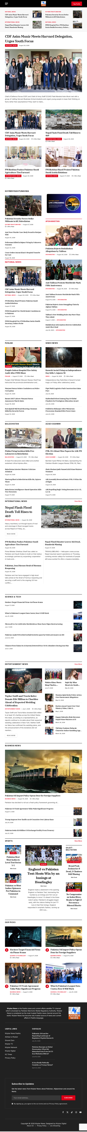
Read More (11, 534)
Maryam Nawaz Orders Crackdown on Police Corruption (22, 389)
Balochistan (12, 424)
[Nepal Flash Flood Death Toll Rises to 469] (64, 120)
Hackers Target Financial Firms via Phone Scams (24, 602)
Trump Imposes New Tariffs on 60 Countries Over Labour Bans (29, 819)
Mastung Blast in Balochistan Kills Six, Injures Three (23, 480)
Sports (13, 853)
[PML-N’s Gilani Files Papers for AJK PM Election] (64, 438)
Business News (13, 745)
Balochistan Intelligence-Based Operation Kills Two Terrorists (23, 490)
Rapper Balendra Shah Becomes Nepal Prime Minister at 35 (68, 718)
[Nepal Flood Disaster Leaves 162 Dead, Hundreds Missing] (37, 24)
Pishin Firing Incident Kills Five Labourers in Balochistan (19, 452)
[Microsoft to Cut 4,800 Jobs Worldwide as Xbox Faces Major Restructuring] (78, 626)
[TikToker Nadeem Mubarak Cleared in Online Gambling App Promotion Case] (49, 731)
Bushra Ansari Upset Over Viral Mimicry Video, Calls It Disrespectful (68, 707)
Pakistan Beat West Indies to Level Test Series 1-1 (13, 861)
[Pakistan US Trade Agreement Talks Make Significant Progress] (78, 811)
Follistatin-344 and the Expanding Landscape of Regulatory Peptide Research (42, 1035)
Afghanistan (52, 221)
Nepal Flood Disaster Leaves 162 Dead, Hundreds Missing (17, 26)
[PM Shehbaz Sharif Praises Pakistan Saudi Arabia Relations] (64, 156)
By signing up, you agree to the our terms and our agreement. (41, 1104)
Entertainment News (12, 709)
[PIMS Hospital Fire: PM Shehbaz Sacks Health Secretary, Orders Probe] (77, 24)
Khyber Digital (61, 1123)
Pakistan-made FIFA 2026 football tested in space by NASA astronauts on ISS (34, 635)
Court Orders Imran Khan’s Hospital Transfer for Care (22, 253)
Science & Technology (18, 955)
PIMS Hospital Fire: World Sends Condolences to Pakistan (23, 312)
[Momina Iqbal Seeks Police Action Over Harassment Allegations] (49, 697)
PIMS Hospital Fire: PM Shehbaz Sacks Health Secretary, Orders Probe (57, 26)
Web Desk (13, 868)
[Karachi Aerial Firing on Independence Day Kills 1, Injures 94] (64, 357)
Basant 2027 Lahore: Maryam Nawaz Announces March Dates (19, 399)
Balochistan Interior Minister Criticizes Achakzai (20, 470)
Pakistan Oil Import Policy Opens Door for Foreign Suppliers (32, 795)
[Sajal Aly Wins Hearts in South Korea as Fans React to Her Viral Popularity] (73, 674)
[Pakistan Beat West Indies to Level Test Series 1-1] (13, 849)
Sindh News (52, 343)
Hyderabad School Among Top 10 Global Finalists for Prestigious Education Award (62, 399)
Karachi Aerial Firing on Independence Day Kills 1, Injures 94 (63, 371)
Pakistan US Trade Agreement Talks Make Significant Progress (29, 809)
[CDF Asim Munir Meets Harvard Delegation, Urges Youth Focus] (37, 14)
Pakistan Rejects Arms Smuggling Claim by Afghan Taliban (62, 305)
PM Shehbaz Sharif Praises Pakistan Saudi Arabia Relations (63, 171)
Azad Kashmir (51, 457)
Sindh (48, 376)
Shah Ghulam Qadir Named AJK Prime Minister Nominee (64, 470)
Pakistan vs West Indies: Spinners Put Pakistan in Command (13, 889)
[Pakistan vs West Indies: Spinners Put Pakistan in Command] (13, 878)
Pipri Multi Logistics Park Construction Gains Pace (63, 389)
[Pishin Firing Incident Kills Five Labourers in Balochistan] (23, 438)
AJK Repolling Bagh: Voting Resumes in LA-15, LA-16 (63, 490)
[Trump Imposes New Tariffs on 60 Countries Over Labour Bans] (78, 822)
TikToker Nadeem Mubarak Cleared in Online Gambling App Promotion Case (68, 729)
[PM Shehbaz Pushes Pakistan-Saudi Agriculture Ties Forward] (23, 156)
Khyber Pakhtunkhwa (53, 12)
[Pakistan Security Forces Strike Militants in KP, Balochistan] (77, 14)
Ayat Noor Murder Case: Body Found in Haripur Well (23, 233)
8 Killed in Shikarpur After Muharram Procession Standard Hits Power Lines (60, 410)
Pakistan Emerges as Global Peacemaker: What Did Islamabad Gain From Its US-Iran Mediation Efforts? (42, 1050)
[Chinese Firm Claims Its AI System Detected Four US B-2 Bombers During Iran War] (78, 648)
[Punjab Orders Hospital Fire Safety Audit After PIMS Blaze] (23, 357)
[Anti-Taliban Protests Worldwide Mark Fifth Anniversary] (64, 270)
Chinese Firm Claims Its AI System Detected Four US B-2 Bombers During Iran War (37, 646)
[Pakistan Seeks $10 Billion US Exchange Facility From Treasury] (78, 833)
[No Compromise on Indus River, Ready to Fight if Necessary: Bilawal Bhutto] (74, 886)
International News (12, 22)
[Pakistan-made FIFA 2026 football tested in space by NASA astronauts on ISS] (78, 637)
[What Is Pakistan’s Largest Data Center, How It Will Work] (78, 616)
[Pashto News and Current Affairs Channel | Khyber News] (43, 3)
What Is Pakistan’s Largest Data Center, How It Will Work (27, 613)
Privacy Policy (54, 1104)
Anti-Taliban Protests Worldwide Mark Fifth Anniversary (63, 284)
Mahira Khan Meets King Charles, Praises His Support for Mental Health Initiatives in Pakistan (53, 683)
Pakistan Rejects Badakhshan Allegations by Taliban (59, 250)
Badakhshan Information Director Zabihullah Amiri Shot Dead (63, 326)
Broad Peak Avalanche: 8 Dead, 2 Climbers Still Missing (74, 870)
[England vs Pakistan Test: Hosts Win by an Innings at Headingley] (43, 855)
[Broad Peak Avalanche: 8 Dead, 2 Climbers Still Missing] (74, 858)
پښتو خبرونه (76, 4)
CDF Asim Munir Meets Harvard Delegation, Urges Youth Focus (16, 16)
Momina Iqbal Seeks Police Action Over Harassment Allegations (69, 696)
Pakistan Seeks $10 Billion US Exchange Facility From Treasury (29, 830)
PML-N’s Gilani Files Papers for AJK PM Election (64, 452)
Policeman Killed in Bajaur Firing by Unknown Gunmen (23, 243)
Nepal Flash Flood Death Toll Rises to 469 (63, 134)
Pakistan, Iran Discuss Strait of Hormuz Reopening (23, 567)
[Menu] (6, 3)
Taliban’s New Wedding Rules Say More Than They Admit (63, 316)
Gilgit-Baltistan (71, 849)
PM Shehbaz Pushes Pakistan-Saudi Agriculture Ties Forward (22, 171)
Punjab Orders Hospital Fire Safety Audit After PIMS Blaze (21, 371)
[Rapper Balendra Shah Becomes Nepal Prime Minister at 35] (49, 719)
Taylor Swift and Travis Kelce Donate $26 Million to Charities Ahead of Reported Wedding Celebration (21, 700)
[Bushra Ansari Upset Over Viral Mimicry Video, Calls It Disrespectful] (49, 708)
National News (10, 12)
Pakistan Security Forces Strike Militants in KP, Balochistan (56, 16)
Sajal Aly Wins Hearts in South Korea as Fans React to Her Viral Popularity (73, 683)
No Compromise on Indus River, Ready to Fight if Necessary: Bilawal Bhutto (74, 900)
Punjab (9, 343)
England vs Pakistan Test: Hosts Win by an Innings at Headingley (43, 875)
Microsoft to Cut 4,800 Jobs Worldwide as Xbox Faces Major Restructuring (34, 624)
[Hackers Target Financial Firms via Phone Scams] (78, 605)
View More (78, 501)
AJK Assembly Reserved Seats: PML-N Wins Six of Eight (64, 480)
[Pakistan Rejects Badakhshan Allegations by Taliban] (64, 235)
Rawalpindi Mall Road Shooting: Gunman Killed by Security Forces (21, 410)
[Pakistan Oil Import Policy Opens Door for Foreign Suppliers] (43, 771)
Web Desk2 (73, 908)
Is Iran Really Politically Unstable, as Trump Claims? (42, 1064)
